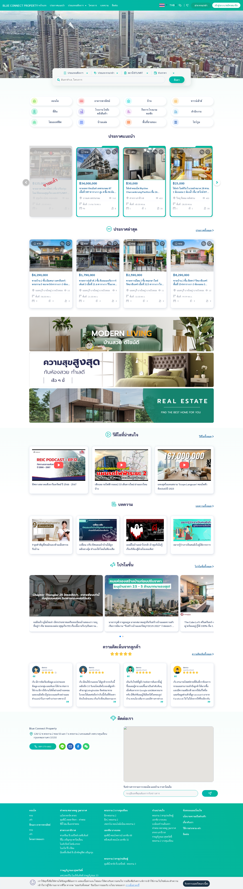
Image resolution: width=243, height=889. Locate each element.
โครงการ (93, 5)
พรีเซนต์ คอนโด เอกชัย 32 (116, 839)
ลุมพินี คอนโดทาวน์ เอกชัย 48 (118, 835)
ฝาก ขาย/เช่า (201, 5)
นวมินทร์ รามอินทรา (161, 823)
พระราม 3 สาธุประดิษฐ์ (116, 858)
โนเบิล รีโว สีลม (67, 847)
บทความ (104, 5)
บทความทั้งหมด (204, 505)
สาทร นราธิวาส (68, 830)
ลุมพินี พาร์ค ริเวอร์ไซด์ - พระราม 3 (120, 863)
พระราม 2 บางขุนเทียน (116, 810)
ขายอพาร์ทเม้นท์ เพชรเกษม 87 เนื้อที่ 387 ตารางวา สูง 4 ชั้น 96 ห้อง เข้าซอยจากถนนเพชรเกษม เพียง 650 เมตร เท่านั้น (97, 190)
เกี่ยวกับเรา (188, 822)
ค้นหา (177, 79)
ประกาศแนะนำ (57, 5)
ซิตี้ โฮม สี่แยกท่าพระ (69, 823)
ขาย (31, 815)
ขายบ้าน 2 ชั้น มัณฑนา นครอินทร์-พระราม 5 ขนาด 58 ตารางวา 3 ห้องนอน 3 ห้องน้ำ (50, 282)
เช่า (30, 819)
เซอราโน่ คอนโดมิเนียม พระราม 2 (119, 823)
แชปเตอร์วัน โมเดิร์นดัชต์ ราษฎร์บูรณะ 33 (79, 875)
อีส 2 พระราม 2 (111, 819)
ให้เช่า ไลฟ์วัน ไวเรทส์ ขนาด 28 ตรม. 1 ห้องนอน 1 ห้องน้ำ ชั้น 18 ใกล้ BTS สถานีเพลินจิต (191, 190)
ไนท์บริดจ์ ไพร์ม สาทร (70, 843)
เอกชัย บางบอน (112, 830)
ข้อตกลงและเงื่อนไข (192, 810)
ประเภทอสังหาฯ (76, 5)
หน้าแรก (42, 5)
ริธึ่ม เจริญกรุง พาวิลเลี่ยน (71, 839)
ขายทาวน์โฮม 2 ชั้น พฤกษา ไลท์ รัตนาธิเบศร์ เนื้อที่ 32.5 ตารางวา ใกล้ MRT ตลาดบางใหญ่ (144, 282)
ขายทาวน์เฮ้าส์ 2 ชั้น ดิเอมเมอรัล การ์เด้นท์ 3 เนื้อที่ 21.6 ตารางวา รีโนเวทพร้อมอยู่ (97, 282)
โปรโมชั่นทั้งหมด (203, 566)
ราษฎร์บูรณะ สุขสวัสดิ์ (71, 870)
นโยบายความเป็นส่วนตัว (194, 816)
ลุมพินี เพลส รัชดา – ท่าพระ (72, 819)
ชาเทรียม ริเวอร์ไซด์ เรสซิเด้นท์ (74, 835)
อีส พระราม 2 (110, 815)
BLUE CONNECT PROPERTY (20, 5)
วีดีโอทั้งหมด (205, 436)
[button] (238, 44)
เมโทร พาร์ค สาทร (68, 815)
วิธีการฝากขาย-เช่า (192, 828)
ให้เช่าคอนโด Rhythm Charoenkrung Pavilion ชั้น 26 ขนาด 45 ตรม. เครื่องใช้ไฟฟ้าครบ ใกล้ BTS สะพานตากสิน (143, 190)
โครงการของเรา (36, 839)
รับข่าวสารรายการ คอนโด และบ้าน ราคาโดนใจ (147, 786)
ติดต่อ (115, 5)
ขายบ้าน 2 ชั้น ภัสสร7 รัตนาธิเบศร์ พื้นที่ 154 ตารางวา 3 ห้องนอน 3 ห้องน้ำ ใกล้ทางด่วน (190, 282)
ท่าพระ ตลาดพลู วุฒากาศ (73, 810)
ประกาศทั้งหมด (204, 230)
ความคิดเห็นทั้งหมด (202, 653)
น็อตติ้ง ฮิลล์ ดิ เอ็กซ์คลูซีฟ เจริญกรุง (76, 852)
